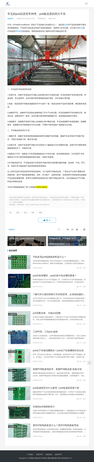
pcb (10, 212)
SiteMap (44, 458)
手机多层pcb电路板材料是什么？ (49, 256)
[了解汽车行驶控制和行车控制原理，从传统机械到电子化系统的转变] (19, 300)
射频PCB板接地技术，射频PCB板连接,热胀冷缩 (57, 369)
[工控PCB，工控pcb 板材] (19, 337)
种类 (20, 31)
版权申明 (58, 454)
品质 (66, 24)
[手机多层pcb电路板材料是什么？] (19, 262)
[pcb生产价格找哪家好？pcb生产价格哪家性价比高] (19, 356)
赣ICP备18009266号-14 (63, 458)
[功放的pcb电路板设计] (19, 412)
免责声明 (39, 454)
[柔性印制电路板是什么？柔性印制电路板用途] (19, 430)
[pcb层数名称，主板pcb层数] (19, 318)
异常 (17, 31)
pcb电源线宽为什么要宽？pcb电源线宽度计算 (56, 387)
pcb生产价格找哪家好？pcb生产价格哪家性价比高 (58, 350)
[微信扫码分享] (68, 229)
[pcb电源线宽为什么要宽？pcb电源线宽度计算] (19, 393)
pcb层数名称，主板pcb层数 (47, 312)
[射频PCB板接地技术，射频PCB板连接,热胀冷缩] (19, 374)
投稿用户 (10, 18)
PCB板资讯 (42, 18)
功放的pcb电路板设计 (44, 406)
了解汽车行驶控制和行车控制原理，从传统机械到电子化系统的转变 (59, 294)
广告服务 (30, 454)
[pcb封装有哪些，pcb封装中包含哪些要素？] (19, 281)
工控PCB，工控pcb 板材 (45, 331)
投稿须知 (49, 454)
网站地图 (51, 458)
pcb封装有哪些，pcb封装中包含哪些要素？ (55, 275)
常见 (81, 27)
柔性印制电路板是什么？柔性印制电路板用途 (56, 425)
